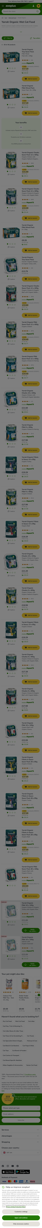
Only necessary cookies (21, 1224)
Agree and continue (21, 1218)
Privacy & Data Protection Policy (15, 1207)
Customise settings (21, 1212)
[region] (21, 1206)
